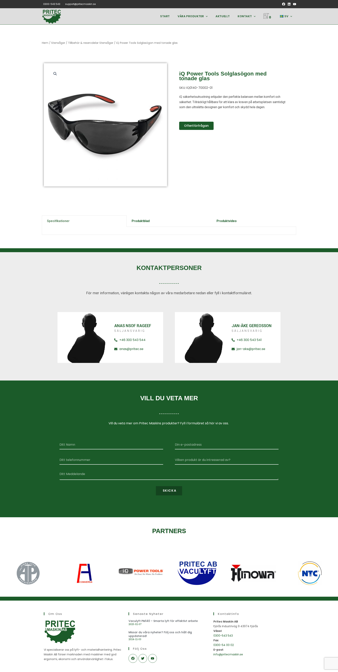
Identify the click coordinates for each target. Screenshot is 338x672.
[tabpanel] (169, 231)
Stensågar (58, 43)
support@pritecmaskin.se (80, 4)
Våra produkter (191, 16)
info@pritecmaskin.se (228, 654)
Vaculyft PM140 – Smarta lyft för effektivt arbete (163, 621)
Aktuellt (223, 16)
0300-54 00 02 (223, 645)
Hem (45, 43)
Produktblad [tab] (141, 221)
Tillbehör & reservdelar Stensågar (90, 43)
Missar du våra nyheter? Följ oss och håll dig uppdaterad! (160, 634)
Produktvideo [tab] (227, 221)
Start (165, 16)
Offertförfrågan (196, 125)
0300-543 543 (51, 4)
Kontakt (245, 16)
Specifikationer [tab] (58, 221)
